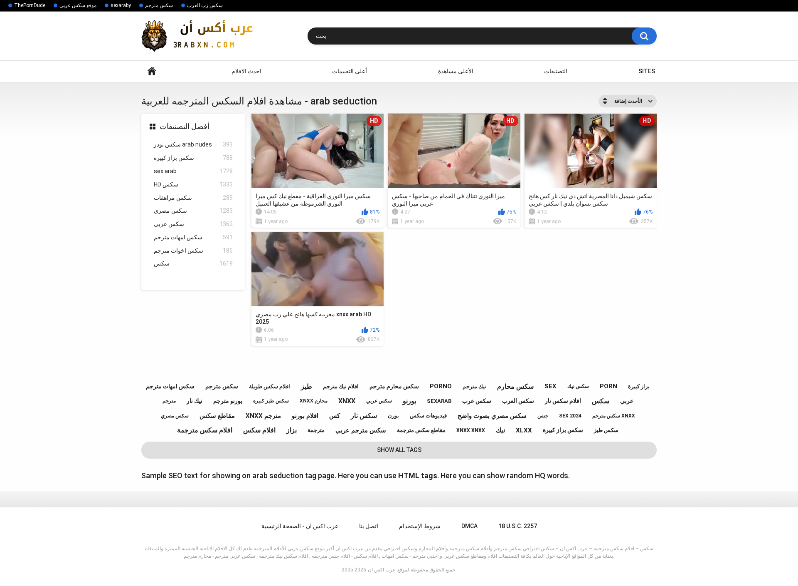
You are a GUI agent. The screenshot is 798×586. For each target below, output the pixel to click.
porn (608, 386)
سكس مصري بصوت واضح (492, 416)
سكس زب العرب (205, 5)
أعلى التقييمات (349, 71)
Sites (646, 71)
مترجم (169, 401)
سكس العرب (518, 400)
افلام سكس (259, 430)
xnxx (346, 401)
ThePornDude (29, 5)
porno (441, 386)
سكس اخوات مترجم (193, 250)
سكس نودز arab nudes (193, 144)
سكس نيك (578, 386)
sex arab (193, 171)
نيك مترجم (474, 386)
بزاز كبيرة (639, 386)
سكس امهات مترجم (193, 237)
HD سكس (193, 184)
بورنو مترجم (227, 400)
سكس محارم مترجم (394, 386)
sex (550, 386)
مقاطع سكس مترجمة (421, 430)
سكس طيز (606, 430)
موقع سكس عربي (77, 5)
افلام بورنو (305, 416)
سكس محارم (515, 386)
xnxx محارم (314, 401)
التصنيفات (555, 71)
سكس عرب (476, 400)
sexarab (439, 401)
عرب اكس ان (382, 570)
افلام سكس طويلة (269, 386)
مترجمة (316, 430)
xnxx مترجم (263, 416)
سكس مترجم (159, 5)
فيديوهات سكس (428, 415)
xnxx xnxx (470, 430)
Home (151, 71)
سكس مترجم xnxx (613, 416)
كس (334, 416)
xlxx (524, 430)
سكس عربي (193, 224)
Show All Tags (399, 450)
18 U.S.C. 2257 (517, 526)
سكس (193, 263)
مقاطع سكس (217, 416)
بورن (393, 415)
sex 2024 (570, 416)
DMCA (469, 526)
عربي (626, 400)
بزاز (291, 430)
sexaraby (121, 5)
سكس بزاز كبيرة (193, 157)
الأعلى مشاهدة (455, 71)
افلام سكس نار (563, 400)
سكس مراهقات (193, 197)
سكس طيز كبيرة (271, 401)
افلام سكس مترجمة (204, 430)
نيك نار (194, 400)
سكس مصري (193, 210)
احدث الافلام (246, 71)
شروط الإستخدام (420, 526)
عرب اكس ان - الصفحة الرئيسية (299, 526)
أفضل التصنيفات (184, 126)
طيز (306, 386)
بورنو (409, 401)
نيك (500, 430)
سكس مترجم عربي (360, 430)
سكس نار (364, 416)
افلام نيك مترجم (341, 386)
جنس (542, 416)
